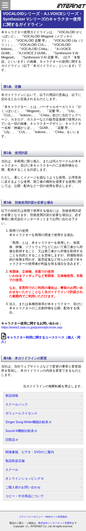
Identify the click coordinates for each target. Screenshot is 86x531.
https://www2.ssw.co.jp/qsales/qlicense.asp (31, 327)
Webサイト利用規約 (56, 516)
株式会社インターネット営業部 (55, 523)
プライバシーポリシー (31, 516)
